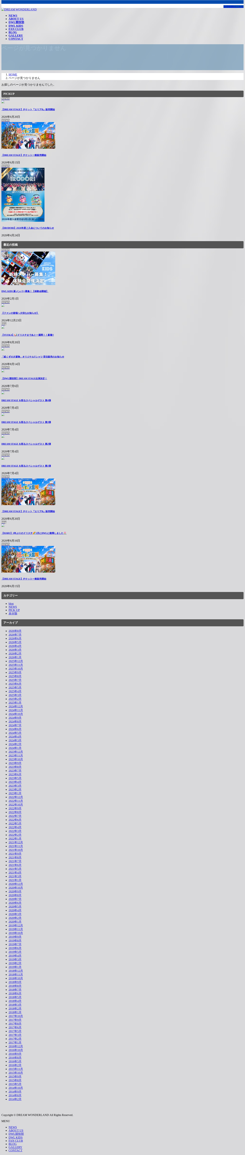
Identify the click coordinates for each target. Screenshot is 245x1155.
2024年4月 (15, 736)
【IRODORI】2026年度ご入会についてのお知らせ (27, 228)
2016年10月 (16, 1050)
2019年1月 (15, 967)
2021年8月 (15, 857)
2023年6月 (15, 774)
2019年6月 (15, 948)
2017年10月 (16, 1016)
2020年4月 (15, 910)
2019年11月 (16, 929)
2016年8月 (15, 1057)
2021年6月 (15, 865)
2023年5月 (15, 778)
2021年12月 (16, 842)
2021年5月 (15, 868)
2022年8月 (15, 812)
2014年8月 (15, 1095)
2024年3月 (15, 740)
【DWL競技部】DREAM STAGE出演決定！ (24, 378)
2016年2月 (15, 1065)
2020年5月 (15, 906)
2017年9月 (15, 1019)
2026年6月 (15, 638)
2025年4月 (15, 691)
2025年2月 (15, 698)
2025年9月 (15, 672)
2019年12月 (16, 925)
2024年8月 (15, 721)
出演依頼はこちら (233, 6)
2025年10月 (16, 668)
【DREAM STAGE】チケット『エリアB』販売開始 (28, 109)
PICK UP (14, 610)
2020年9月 (15, 891)
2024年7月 (15, 725)
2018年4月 (15, 1001)
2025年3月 (15, 695)
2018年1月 (15, 1012)
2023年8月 (15, 766)
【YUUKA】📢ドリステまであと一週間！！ (27, 335)
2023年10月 (16, 759)
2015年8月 (15, 1080)
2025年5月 (15, 687)
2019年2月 (15, 963)
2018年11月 (16, 974)
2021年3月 (15, 876)
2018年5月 (15, 997)
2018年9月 (15, 982)
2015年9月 (15, 1076)
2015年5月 (15, 1084)
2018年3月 (15, 1004)
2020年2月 (15, 917)
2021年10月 (16, 849)
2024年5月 (15, 732)
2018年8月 (15, 985)
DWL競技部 (16, 1133)
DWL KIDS (16, 1137)
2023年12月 (16, 751)
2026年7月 (15, 634)
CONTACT (15, 1150)
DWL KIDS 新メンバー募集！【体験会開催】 (24, 291)
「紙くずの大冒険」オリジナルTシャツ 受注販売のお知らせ (32, 356)
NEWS (13, 606)
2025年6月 (15, 683)
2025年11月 (16, 664)
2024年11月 (16, 710)
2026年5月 (15, 642)
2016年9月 (15, 1053)
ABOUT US (16, 1130)
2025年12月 (16, 661)
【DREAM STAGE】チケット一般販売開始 (23, 155)
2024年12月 (16, 706)
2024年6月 (15, 729)
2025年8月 (15, 676)
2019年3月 (15, 959)
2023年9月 (15, 763)
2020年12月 (16, 883)
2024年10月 (16, 714)
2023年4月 (15, 781)
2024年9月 (15, 717)
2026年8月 (15, 630)
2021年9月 (15, 853)
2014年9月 (15, 1091)
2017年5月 (15, 1031)
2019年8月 (15, 940)
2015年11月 (16, 1068)
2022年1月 (15, 838)
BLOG (13, 1143)
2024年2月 (15, 744)
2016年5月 (15, 1061)
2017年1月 (15, 1042)
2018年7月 (15, 989)
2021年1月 (15, 880)
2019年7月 (15, 944)
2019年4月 (15, 955)
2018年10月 (16, 978)
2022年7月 (15, 815)
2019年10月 (16, 933)
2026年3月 (15, 649)
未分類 (13, 613)
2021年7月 (15, 861)
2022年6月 (15, 819)
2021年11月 (16, 846)
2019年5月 (15, 951)
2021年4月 (15, 872)
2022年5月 (15, 823)
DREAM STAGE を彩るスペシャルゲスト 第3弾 (26, 422)
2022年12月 (16, 797)
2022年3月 (15, 831)
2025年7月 (15, 680)
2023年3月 (15, 785)
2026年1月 (15, 657)
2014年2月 (15, 1099)
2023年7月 (15, 770)
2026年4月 (15, 646)
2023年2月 (15, 789)
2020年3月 (15, 914)
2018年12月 (16, 970)
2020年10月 (16, 887)
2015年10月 (16, 1072)
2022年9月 (15, 808)
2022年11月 (16, 800)
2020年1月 (15, 921)
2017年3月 (15, 1034)
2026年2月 (15, 653)
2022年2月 (15, 834)
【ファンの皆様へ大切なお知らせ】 (20, 313)
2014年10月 (16, 1087)
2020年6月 (15, 902)
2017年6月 (15, 1027)
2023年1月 (15, 793)
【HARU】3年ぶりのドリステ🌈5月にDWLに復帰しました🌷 (34, 533)
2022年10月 (16, 804)
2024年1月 (15, 748)
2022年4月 (15, 827)
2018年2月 (15, 1008)
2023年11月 (16, 755)
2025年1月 (15, 702)
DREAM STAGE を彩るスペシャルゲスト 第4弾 (26, 400)
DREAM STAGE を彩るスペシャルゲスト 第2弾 (26, 444)
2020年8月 (15, 895)
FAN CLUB (16, 1140)
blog (11, 603)
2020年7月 (15, 899)
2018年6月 (15, 993)
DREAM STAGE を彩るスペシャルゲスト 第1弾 (26, 465)
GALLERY (15, 1147)
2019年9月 (15, 936)
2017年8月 (15, 1023)
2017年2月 (15, 1038)
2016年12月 (16, 1046)
